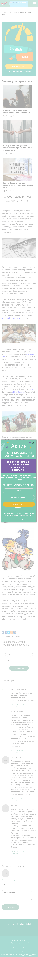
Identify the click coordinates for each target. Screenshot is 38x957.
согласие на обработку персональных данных (18, 515)
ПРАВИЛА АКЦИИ (19, 519)
